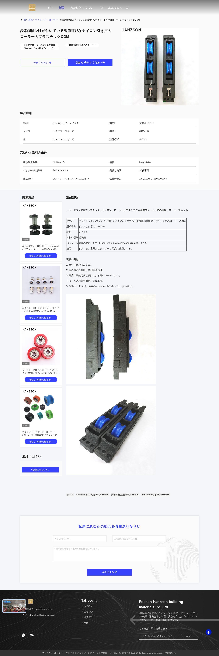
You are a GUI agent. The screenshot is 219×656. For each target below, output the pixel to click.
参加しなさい (190, 636)
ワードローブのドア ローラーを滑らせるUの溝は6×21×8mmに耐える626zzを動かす (40, 373)
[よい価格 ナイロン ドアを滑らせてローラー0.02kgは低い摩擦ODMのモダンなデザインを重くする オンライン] (41, 408)
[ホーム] (32, 7)
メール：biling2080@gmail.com (40, 615)
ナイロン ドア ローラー (46, 20)
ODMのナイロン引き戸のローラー (92, 494)
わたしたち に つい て (81, 9)
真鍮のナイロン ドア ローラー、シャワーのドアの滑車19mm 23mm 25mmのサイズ (40, 311)
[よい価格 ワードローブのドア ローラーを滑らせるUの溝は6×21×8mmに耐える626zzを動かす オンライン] (41, 346)
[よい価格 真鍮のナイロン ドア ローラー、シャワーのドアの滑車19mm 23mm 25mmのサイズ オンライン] (41, 284)
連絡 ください (41, 63)
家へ (50, 7)
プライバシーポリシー (52, 653)
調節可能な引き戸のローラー (125, 494)
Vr (102, 7)
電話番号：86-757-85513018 (39, 609)
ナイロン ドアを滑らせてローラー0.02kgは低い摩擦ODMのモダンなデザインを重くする (40, 435)
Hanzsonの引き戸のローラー (155, 494)
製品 (62, 7)
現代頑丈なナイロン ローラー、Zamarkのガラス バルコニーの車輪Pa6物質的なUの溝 (40, 249)
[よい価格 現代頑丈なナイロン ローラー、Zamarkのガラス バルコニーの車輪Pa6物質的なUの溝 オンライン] (41, 222)
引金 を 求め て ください (89, 62)
